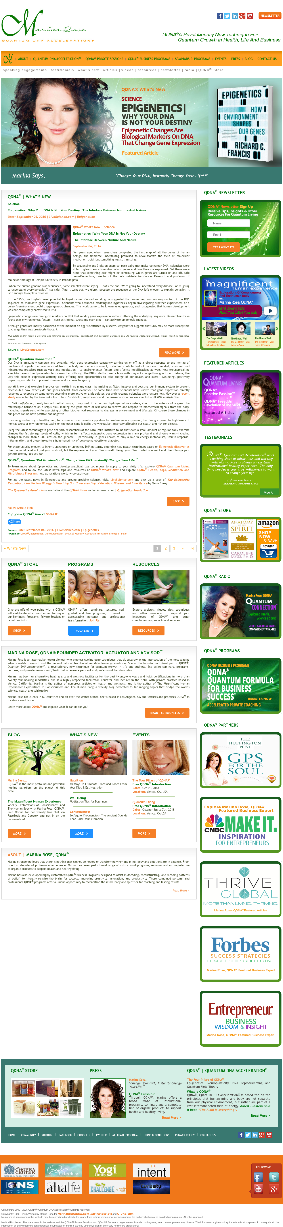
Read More (172, 353)
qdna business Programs (149, 58)
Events (220, 59)
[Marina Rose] (47, 41)
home (11, 1135)
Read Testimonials (165, 713)
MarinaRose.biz (101, 1214)
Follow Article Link (20, 508)
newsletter (171, 70)
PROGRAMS (81, 631)
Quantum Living (143, 802)
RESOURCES (146, 631)
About (23, 59)
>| (192, 548)
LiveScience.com (122, 480)
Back (176, 501)
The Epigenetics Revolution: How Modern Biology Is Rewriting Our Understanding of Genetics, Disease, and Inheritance (98, 481)
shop (17, 631)
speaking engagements (25, 70)
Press (235, 59)
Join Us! (95, 620)
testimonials (62, 70)
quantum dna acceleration (57, 58)
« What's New (15, 548)
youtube (47, 1135)
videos (127, 70)
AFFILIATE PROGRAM (125, 1135)
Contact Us (208, 1135)
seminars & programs (192, 59)
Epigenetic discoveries (174, 447)
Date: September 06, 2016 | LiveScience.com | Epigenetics (58, 530)
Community (28, 1135)
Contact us (267, 59)
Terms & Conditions (156, 1135)
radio (190, 70)
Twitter (101, 1135)
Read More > (181, 890)
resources (147, 70)
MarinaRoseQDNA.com (73, 1214)
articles (110, 70)
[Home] (8, 60)
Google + (83, 1135)
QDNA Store (211, 70)
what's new (88, 70)
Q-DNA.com (125, 1214)
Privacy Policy (185, 1135)
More (17, 833)
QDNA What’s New (104, 470)
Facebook (65, 1135)
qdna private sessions (104, 58)
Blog (249, 59)
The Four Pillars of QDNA (151, 780)
